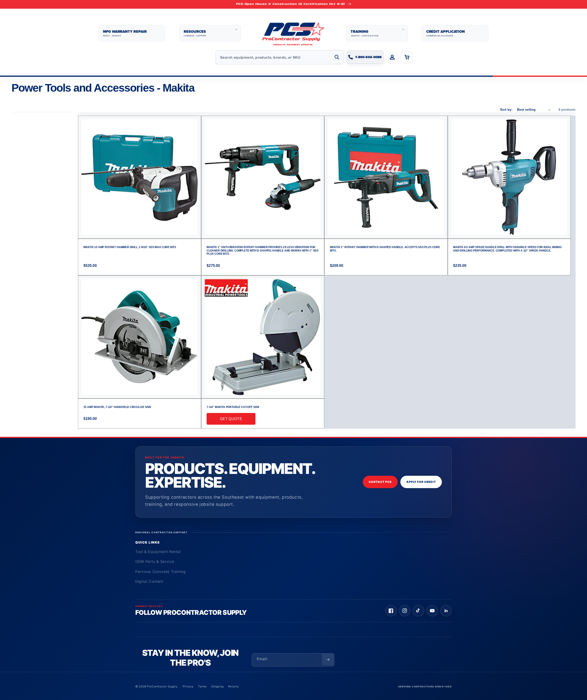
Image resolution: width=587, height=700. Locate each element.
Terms (202, 686)
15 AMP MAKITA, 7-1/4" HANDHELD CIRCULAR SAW (117, 407)
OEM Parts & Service (154, 561)
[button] (210, 33)
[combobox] (279, 57)
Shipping (217, 686)
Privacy (188, 686)
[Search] (336, 57)
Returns (233, 686)
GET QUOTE (231, 419)
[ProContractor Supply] (293, 33)
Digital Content (149, 581)
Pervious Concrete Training (160, 571)
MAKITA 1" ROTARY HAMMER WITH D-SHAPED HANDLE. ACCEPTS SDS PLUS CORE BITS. (385, 249)
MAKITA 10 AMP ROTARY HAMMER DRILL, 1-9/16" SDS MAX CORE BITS (129, 247)
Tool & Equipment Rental (158, 551)
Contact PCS (380, 482)
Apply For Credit (421, 482)
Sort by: (506, 109)
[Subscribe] (328, 659)
